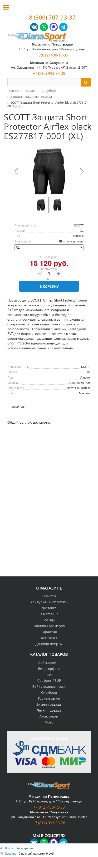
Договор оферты (49, 643)
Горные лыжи (49, 698)
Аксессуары (49, 716)
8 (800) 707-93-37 (52, 17)
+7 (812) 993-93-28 (49, 73)
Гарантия (49, 632)
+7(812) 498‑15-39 (52, 55)
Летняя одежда (49, 710)
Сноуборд (49, 692)
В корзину (49, 286)
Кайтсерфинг (49, 662)
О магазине (49, 614)
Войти (9, 848)
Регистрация (25, 848)
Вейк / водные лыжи (49, 686)
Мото (49, 722)
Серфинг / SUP (49, 680)
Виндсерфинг (49, 668)
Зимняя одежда (49, 704)
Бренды (49, 620)
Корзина (10, 853)
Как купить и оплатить (49, 602)
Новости (49, 596)
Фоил (49, 674)
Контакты (49, 638)
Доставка (49, 608)
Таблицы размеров (49, 626)
